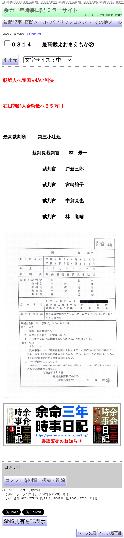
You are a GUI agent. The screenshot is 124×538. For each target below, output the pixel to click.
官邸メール (36, 22)
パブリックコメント (71, 22)
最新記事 (12, 22)
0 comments (34, 33)
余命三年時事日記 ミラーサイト (41, 10)
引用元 (10, 60)
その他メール (108, 22)
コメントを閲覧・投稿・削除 (35, 480)
